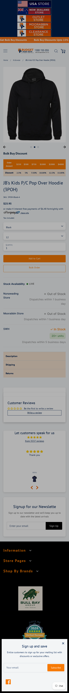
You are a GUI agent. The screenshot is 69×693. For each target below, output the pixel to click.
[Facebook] (8, 681)
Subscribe (56, 667)
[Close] (63, 643)
